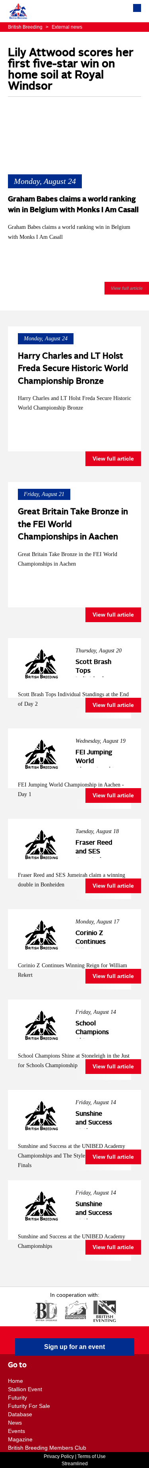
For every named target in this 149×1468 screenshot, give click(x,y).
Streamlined (75, 1463)
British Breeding (26, 27)
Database (20, 1414)
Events (16, 1431)
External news (64, 27)
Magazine (20, 1439)
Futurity (17, 1397)
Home (15, 1381)
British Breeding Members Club (47, 1448)
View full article (127, 288)
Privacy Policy (59, 1456)
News (15, 1422)
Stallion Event (25, 1389)
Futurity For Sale (29, 1406)
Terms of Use (91, 1456)
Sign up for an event (74, 1346)
